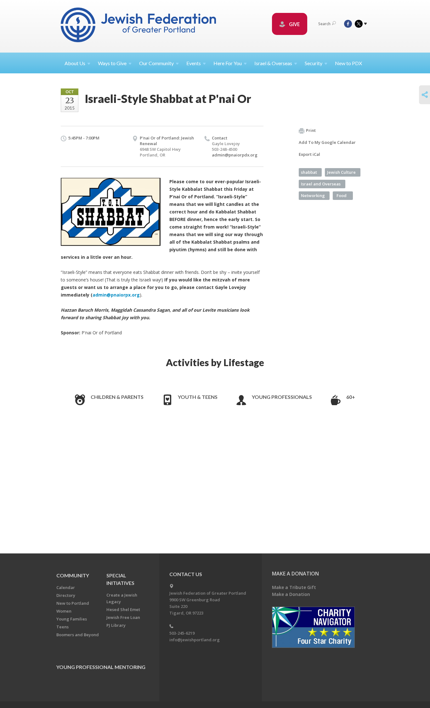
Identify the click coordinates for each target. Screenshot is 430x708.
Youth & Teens (198, 397)
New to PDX (348, 63)
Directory (65, 595)
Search (324, 23)
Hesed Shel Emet (123, 609)
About (75, 63)
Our (156, 63)
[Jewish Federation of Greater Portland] (139, 26)
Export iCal (309, 154)
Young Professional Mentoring (100, 667)
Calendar (65, 587)
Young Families (71, 619)
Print (311, 130)
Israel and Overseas (321, 184)
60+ (350, 397)
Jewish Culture (341, 172)
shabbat (309, 172)
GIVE (294, 24)
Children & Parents (117, 397)
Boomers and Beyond (77, 634)
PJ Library (116, 625)
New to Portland (72, 603)
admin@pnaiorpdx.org (234, 155)
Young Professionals (282, 397)
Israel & (273, 63)
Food (342, 195)
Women (63, 611)
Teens (62, 627)
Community (72, 575)
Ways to (112, 63)
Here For (227, 63)
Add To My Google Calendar (327, 142)
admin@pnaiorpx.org (116, 295)
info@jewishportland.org (194, 640)
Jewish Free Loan (123, 617)
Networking (313, 195)
